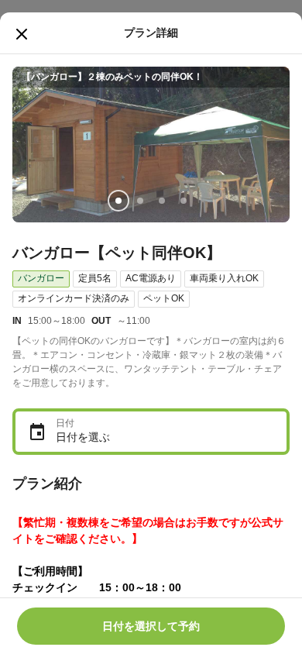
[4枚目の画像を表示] (183, 200)
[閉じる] (21, 34)
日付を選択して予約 (151, 626)
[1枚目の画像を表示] (118, 200)
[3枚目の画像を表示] (162, 200)
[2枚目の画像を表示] (140, 200)
